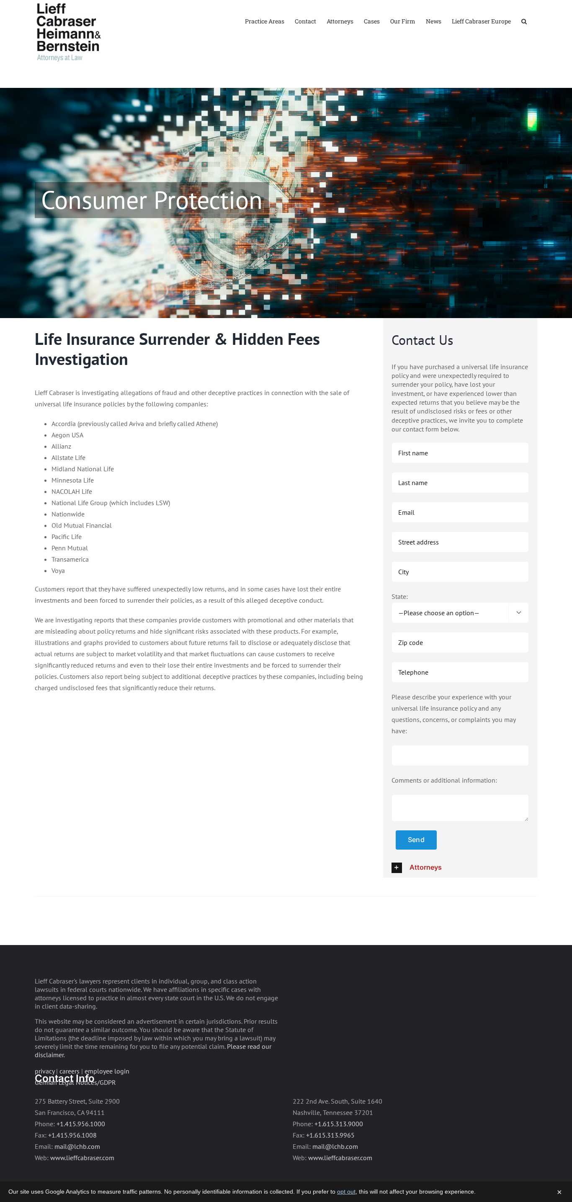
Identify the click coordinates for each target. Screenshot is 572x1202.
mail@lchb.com (77, 1146)
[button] (524, 20)
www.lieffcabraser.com (82, 1157)
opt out (346, 1191)
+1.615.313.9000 (338, 1124)
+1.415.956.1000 (81, 1124)
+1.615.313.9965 (330, 1135)
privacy (44, 1071)
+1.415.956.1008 (72, 1135)
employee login (107, 1071)
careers (69, 1071)
